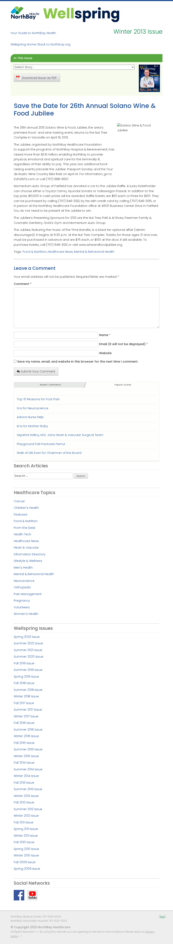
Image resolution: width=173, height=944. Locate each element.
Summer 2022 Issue (28, 643)
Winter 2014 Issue (26, 776)
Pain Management (28, 594)
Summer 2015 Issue (28, 749)
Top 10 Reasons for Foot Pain (38, 399)
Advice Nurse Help (30, 417)
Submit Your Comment (38, 371)
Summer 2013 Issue (28, 789)
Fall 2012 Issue (24, 802)
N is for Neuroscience (32, 408)
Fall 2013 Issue (24, 782)
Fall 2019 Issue (24, 663)
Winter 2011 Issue (26, 836)
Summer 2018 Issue (28, 690)
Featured (20, 514)
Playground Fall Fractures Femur (41, 444)
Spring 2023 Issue (27, 637)
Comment (22, 284)
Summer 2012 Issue (28, 809)
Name (103, 335)
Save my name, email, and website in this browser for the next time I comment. (77, 361)
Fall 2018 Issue (24, 683)
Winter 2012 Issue (26, 816)
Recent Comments (50, 384)
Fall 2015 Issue (24, 743)
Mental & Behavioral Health (94, 252)
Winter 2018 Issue (26, 696)
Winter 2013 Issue (26, 796)
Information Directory (30, 554)
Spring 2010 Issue (26, 849)
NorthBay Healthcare (25, 14)
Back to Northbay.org (54, 44)
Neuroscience (24, 581)
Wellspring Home (23, 44)
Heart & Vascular (26, 547)
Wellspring (81, 14)
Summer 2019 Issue (28, 670)
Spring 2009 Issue (27, 869)
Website (105, 353)
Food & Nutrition (34, 252)
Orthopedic (22, 587)
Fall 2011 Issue (23, 822)
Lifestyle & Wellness (28, 561)
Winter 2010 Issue (26, 855)
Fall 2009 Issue (24, 862)
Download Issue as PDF (39, 78)
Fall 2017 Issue (24, 703)
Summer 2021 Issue (28, 650)
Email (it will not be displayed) (122, 344)
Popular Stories (123, 384)
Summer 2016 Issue (28, 729)
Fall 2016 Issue (24, 723)
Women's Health (26, 614)
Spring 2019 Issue (26, 676)
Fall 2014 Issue (24, 763)
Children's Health (26, 508)
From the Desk (24, 528)
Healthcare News (60, 252)
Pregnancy (22, 600)
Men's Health (23, 567)
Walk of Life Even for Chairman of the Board (49, 453)
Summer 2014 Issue (28, 769)
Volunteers (22, 607)
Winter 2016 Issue (26, 736)
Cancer (19, 501)
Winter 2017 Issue (26, 716)
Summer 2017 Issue (28, 709)
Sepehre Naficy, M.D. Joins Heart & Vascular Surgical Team (60, 435)
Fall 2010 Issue (24, 842)
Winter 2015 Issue (26, 756)
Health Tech (22, 534)
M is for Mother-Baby (32, 426)
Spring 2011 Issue (26, 829)
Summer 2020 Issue (28, 656)
